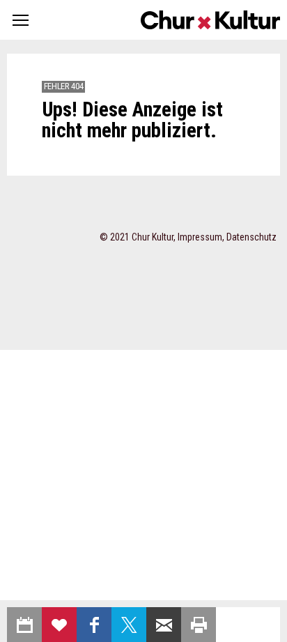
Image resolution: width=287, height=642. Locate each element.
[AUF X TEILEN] (128, 624)
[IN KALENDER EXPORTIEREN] (24, 624)
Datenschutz (251, 237)
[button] (20, 20)
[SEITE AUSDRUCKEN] (198, 624)
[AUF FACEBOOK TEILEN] (94, 624)
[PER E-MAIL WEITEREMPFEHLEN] (163, 624)
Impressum (200, 237)
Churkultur (210, 20)
